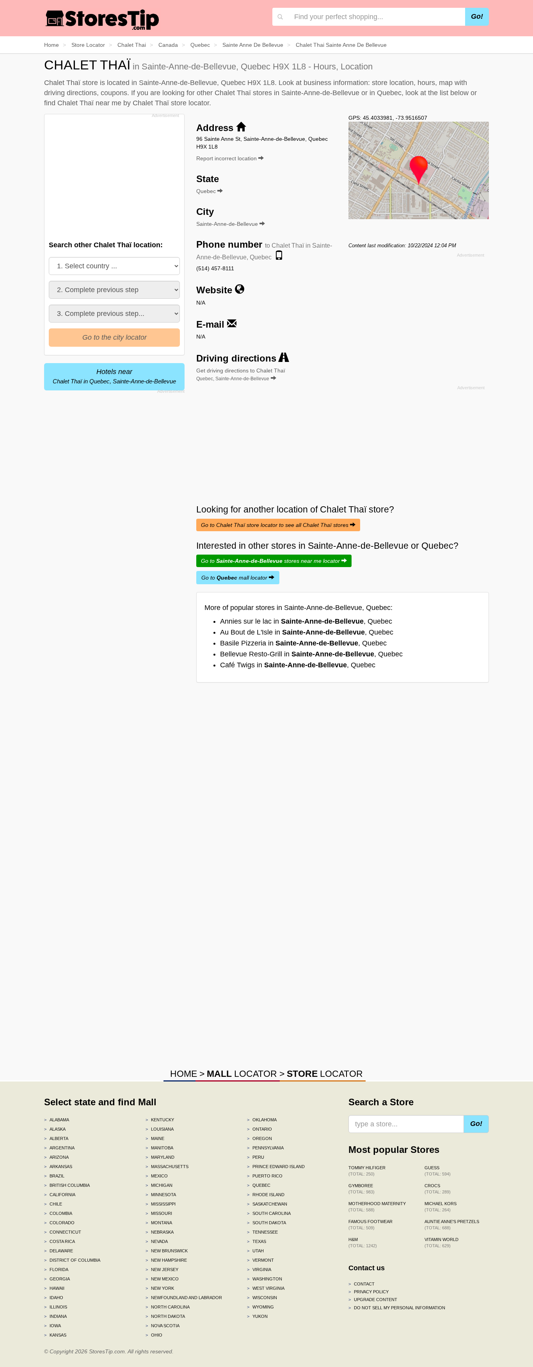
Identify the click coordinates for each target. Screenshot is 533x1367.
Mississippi (161, 1204)
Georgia (57, 1279)
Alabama (56, 1119)
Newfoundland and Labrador (184, 1297)
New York (160, 1288)
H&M (362, 1242)
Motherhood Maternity (377, 1206)
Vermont (260, 1260)
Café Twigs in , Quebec (297, 665)
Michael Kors (441, 1206)
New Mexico (162, 1279)
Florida (56, 1269)
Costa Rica (59, 1241)
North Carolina (168, 1307)
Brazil (54, 1176)
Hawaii (54, 1288)
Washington (264, 1279)
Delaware (58, 1250)
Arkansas (58, 1166)
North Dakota (165, 1316)
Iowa (52, 1325)
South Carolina (269, 1213)
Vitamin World (441, 1242)
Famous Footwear (370, 1224)
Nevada (157, 1241)
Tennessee (262, 1232)
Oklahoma (262, 1119)
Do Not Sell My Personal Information (396, 1307)
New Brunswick (167, 1250)
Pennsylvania (265, 1147)
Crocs (438, 1188)
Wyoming (260, 1307)
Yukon (257, 1316)
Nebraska (160, 1232)
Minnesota (161, 1194)
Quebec (258, 1185)
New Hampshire (166, 1260)
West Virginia (265, 1288)
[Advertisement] (113, 175)
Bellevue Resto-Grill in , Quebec (311, 654)
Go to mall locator (235, 577)
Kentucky (160, 1119)
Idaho (53, 1297)
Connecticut (62, 1232)
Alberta (56, 1138)
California (59, 1194)
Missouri (159, 1213)
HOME (183, 1074)
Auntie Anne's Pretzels (452, 1224)
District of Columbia (72, 1260)
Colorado (59, 1222)
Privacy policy (368, 1291)
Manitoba (159, 1147)
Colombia (58, 1213)
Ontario (259, 1129)
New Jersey (162, 1269)
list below (454, 93)
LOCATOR (242, 1074)
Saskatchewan (267, 1204)
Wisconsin (262, 1297)
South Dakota (266, 1222)
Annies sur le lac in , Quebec (306, 621)
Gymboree (361, 1188)
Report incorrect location (227, 158)
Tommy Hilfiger (367, 1170)
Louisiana (160, 1129)
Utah (255, 1250)
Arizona (56, 1157)
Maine (155, 1138)
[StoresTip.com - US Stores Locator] (102, 19)
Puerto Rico (264, 1176)
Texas (256, 1241)
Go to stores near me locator (271, 561)
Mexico (157, 1176)
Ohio (154, 1335)
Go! (477, 16)
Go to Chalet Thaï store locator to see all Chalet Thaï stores (275, 525)
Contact (361, 1284)
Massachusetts (167, 1166)
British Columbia (67, 1185)
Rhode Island (265, 1194)
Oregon (259, 1138)
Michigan (159, 1185)
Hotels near (114, 376)
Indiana (55, 1316)
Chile (53, 1204)
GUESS (438, 1170)
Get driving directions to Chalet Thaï (240, 374)
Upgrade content (372, 1299)
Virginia (259, 1269)
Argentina (59, 1147)
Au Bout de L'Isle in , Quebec (306, 632)
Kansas (55, 1335)
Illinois (55, 1307)
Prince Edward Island (276, 1166)
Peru (255, 1157)
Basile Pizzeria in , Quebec (303, 643)
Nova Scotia (162, 1325)
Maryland (160, 1157)
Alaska (55, 1129)
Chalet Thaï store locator (171, 103)
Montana (159, 1222)
